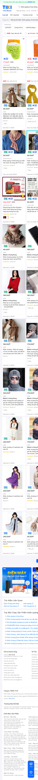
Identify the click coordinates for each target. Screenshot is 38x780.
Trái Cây (6, 734)
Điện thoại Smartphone (10, 750)
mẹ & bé (33, 10)
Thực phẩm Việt (18, 735)
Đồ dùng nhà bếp (8, 775)
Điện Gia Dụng (8, 773)
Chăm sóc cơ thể (12, 762)
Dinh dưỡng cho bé (12, 723)
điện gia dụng (20, 10)
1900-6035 (11, 654)
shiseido (6, 708)
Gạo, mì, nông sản (13, 738)
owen (33, 707)
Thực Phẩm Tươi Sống (11, 732)
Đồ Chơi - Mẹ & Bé (10, 717)
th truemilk (23, 707)
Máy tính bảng (11, 753)
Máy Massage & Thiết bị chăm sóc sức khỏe (15, 762)
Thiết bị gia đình (18, 775)
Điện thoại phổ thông (13, 752)
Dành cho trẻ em (12, 741)
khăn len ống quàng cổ (11, 606)
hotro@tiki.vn (18, 677)
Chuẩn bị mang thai (12, 728)
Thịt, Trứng (12, 734)
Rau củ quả (10, 735)
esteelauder (15, 707)
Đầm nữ (35, 719)
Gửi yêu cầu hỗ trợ (9, 661)
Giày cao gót (32, 745)
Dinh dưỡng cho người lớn (14, 725)
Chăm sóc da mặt (9, 759)
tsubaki (29, 708)
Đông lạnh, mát (15, 737)
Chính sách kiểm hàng (10, 668)
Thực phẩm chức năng (13, 760)
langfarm (12, 708)
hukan (17, 708)
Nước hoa (10, 768)
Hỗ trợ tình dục (18, 768)
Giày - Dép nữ (33, 743)
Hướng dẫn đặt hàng (9, 663)
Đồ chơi (21, 719)
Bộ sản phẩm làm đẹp (14, 769)
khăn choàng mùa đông (11, 603)
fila (25, 708)
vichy (21, 708)
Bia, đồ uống (10, 740)
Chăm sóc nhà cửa (14, 745)
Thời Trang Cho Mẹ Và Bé (11, 719)
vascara (6, 707)
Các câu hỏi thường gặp (10, 658)
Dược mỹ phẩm (19, 770)
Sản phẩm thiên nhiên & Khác (14, 764)
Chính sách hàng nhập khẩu (11, 675)
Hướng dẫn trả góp (9, 672)
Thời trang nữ (33, 717)
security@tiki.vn (17, 679)
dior (10, 707)
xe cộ (28, 10)
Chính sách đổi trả (9, 670)
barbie (29, 707)
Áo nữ (30, 719)
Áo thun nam (31, 731)
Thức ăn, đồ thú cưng (13, 743)
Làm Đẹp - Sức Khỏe (10, 757)
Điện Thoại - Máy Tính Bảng (13, 748)
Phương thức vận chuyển (11, 665)
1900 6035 (11, 698)
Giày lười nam (32, 755)
